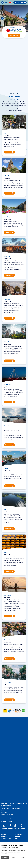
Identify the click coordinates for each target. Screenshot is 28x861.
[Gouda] (14, 542)
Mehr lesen (8, 152)
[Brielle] (14, 499)
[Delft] (14, 123)
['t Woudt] (14, 165)
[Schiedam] (14, 288)
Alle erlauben (5, 857)
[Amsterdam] (14, 672)
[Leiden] (14, 458)
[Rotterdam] (14, 331)
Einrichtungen (18, 834)
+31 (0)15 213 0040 (6, 819)
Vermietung (4, 836)
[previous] (2, 18)
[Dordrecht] (14, 629)
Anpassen (14, 857)
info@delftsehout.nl (6, 821)
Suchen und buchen (6, 839)
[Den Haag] (14, 206)
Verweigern (23, 857)
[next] (25, 18)
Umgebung (17, 836)
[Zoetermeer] (14, 246)
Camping (3, 834)
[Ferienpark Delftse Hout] (14, 30)
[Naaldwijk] (14, 374)
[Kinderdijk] (14, 585)
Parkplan (17, 839)
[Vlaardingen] (14, 415)
